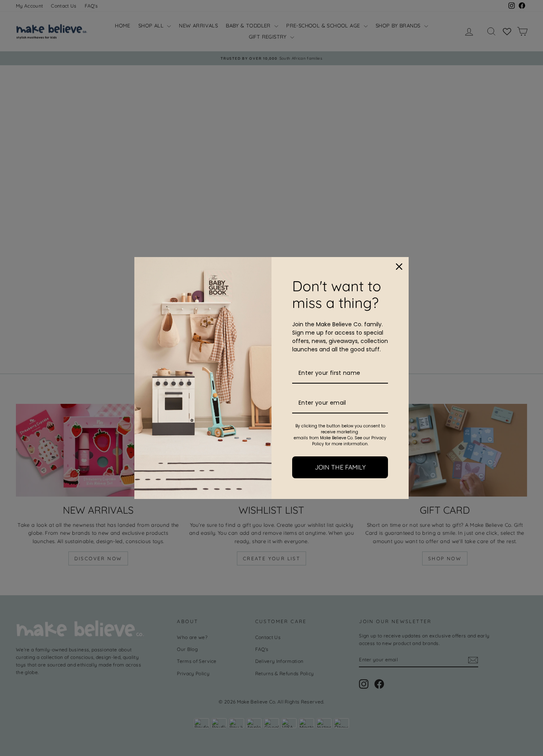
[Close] (399, 266)
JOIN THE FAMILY (340, 467)
